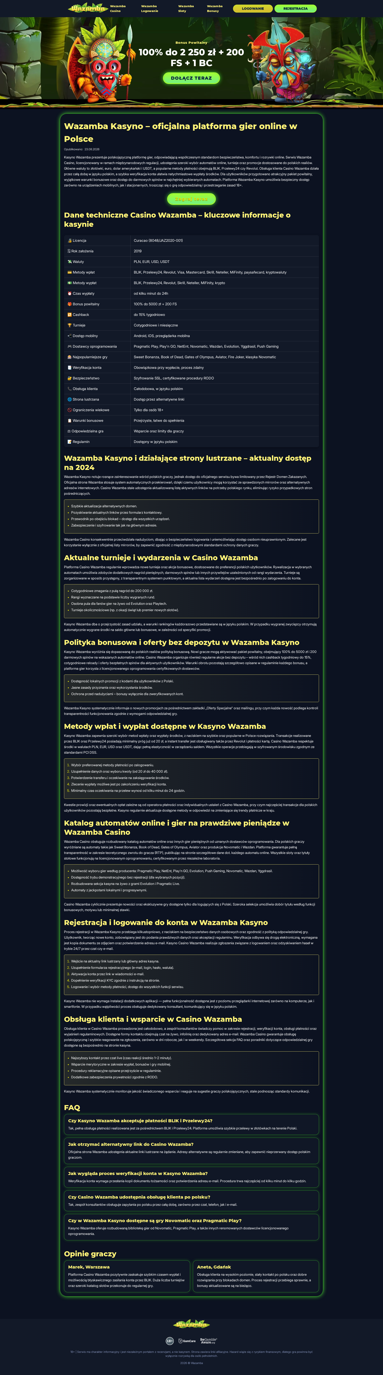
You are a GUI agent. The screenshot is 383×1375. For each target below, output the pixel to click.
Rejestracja (295, 8)
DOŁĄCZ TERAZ (191, 78)
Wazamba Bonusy (215, 8)
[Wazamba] (88, 8)
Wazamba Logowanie (149, 8)
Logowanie (253, 8)
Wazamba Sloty (186, 8)
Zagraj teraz (191, 199)
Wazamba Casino (118, 8)
